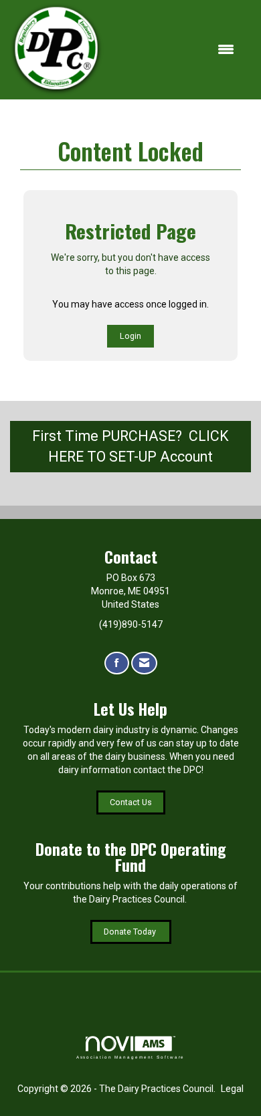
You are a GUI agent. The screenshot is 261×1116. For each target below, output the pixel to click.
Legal (232, 1088)
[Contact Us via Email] (144, 663)
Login (130, 336)
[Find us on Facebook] (116, 663)
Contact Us (131, 802)
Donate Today (131, 932)
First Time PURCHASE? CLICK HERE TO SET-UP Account (130, 446)
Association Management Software (130, 1057)
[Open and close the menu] (175, 50)
